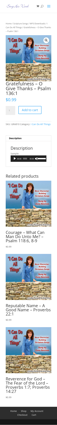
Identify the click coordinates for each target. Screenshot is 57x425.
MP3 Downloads (37, 23)
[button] (46, 40)
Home (9, 23)
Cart (34, 414)
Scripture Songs (20, 23)
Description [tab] (15, 138)
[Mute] (36, 158)
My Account (37, 411)
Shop (23, 411)
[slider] (41, 158)
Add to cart (30, 110)
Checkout (22, 414)
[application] (28, 158)
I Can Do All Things (41, 124)
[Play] (14, 158)
